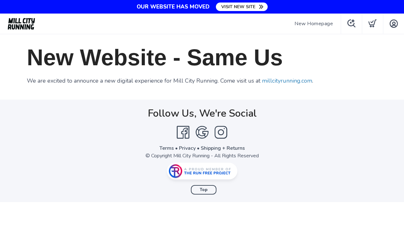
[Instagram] (220, 132)
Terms (166, 148)
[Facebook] (183, 132)
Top (204, 190)
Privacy (187, 148)
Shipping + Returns (223, 148)
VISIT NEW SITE (238, 7)
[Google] (202, 132)
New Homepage (313, 23)
